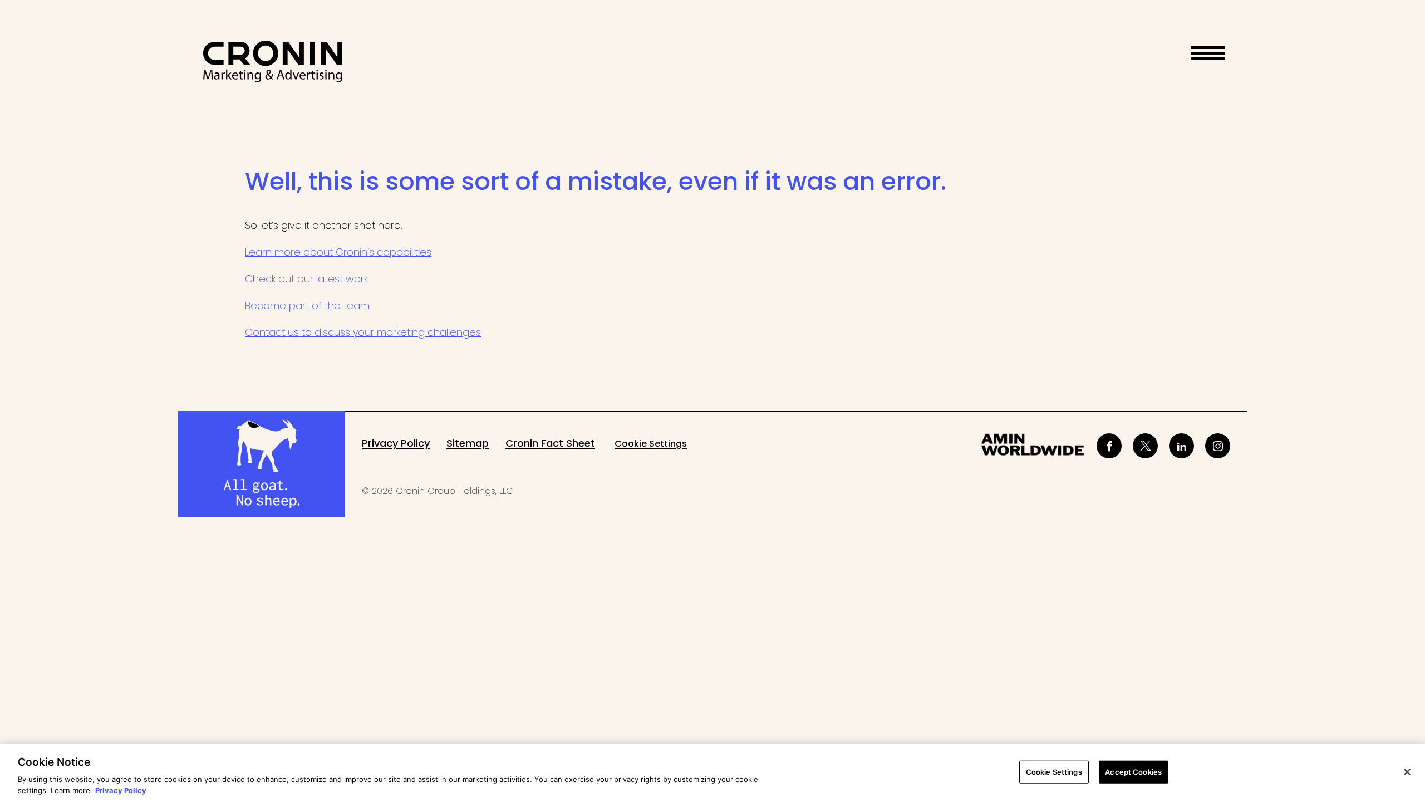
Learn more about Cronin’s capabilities (338, 252)
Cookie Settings (651, 443)
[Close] (1407, 772)
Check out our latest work (306, 279)
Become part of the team (307, 305)
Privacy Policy (120, 790)
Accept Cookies (1133, 771)
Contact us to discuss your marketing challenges (363, 332)
